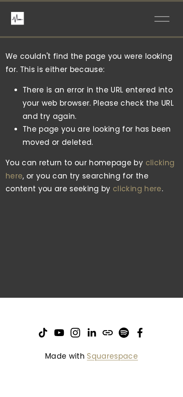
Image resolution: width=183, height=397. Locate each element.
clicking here (137, 189)
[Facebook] (140, 333)
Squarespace (112, 356)
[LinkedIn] (91, 333)
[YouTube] (59, 333)
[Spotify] (124, 333)
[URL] (108, 333)
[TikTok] (43, 333)
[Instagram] (75, 333)
